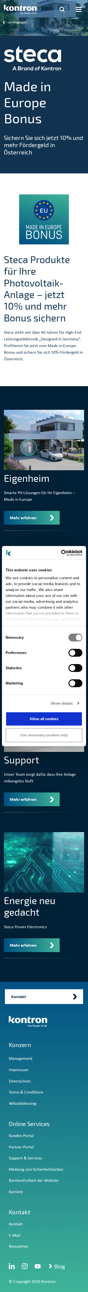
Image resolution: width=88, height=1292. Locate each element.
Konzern (20, 1044)
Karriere (16, 1192)
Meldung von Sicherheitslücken (36, 1169)
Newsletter (19, 1246)
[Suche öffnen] (62, 9)
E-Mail (14, 1235)
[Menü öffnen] (78, 9)
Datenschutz (20, 1081)
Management (21, 1058)
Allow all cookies (44, 719)
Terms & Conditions (26, 1092)
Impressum (18, 1070)
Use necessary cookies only (44, 735)
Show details (62, 703)
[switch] (75, 653)
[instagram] (25, 1266)
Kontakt (16, 1224)
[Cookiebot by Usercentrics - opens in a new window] (62, 553)
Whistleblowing (22, 1103)
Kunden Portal (21, 1136)
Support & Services (25, 1158)
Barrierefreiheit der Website (33, 1180)
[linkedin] (12, 1266)
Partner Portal (21, 1147)
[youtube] (38, 1266)
